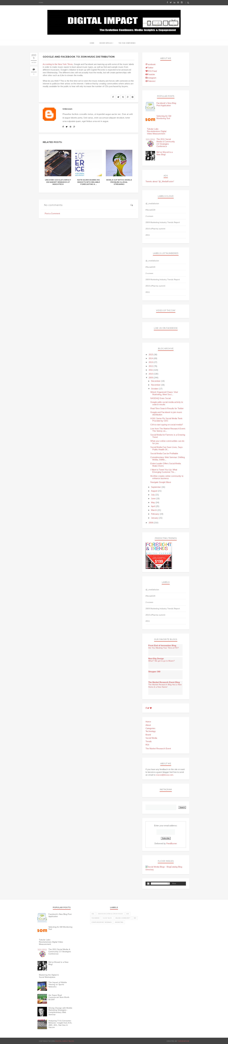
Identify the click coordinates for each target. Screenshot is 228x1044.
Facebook (151, 64)
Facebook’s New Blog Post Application (166, 104)
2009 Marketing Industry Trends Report (163, 222)
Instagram (151, 78)
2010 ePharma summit (155, 229)
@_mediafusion (152, 203)
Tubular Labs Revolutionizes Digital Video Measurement (156, 131)
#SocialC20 (150, 210)
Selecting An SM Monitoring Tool (163, 117)
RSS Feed (152, 71)
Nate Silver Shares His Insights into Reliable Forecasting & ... (88, 182)
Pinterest (151, 81)
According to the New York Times (58, 64)
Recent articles (105, 43)
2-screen (149, 216)
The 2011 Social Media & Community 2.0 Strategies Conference (165, 142)
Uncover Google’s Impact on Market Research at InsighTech (58, 182)
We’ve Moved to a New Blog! (164, 153)
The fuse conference (127, 43)
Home (41, 2)
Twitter (150, 68)
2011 (148, 235)
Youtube (151, 74)
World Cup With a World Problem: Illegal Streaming (119, 182)
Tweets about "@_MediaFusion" (160, 181)
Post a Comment (52, 213)
